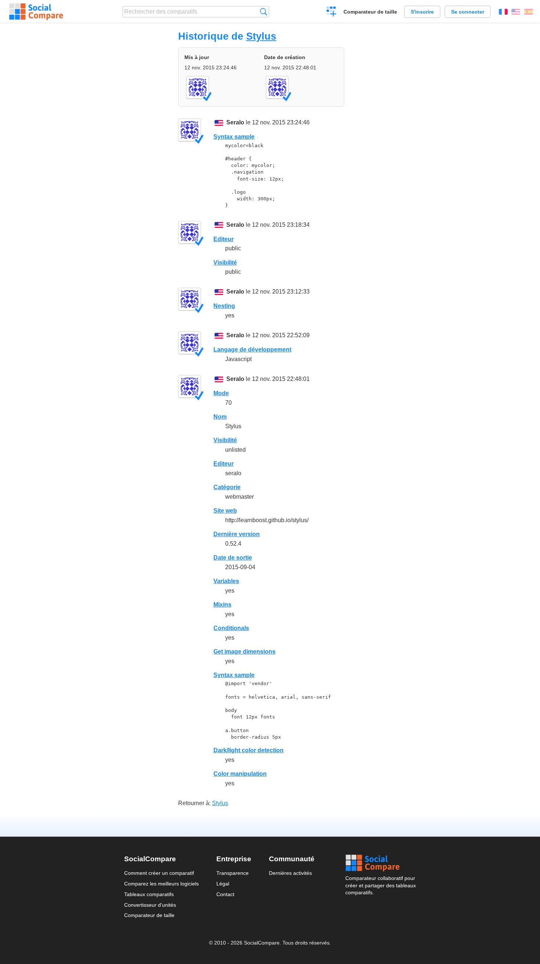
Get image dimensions (244, 651)
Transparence (232, 873)
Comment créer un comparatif (159, 873)
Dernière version (236, 534)
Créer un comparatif (331, 12)
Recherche (263, 11)
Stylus (261, 36)
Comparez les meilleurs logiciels (161, 884)
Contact (225, 894)
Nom (220, 417)
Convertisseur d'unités (150, 905)
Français (503, 12)
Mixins (222, 604)
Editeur (223, 239)
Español (528, 12)
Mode (221, 393)
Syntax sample (234, 137)
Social (380, 863)
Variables (226, 581)
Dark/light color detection (248, 750)
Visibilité (225, 262)
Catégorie (227, 487)
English (515, 12)
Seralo (235, 122)
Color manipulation (240, 774)
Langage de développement (252, 349)
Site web (225, 511)
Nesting (224, 306)
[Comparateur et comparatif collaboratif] (36, 11)
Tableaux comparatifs (149, 894)
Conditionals (231, 628)
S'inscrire (422, 12)
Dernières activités (290, 873)
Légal (222, 884)
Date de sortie (232, 557)
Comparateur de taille (370, 12)
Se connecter (467, 12)
